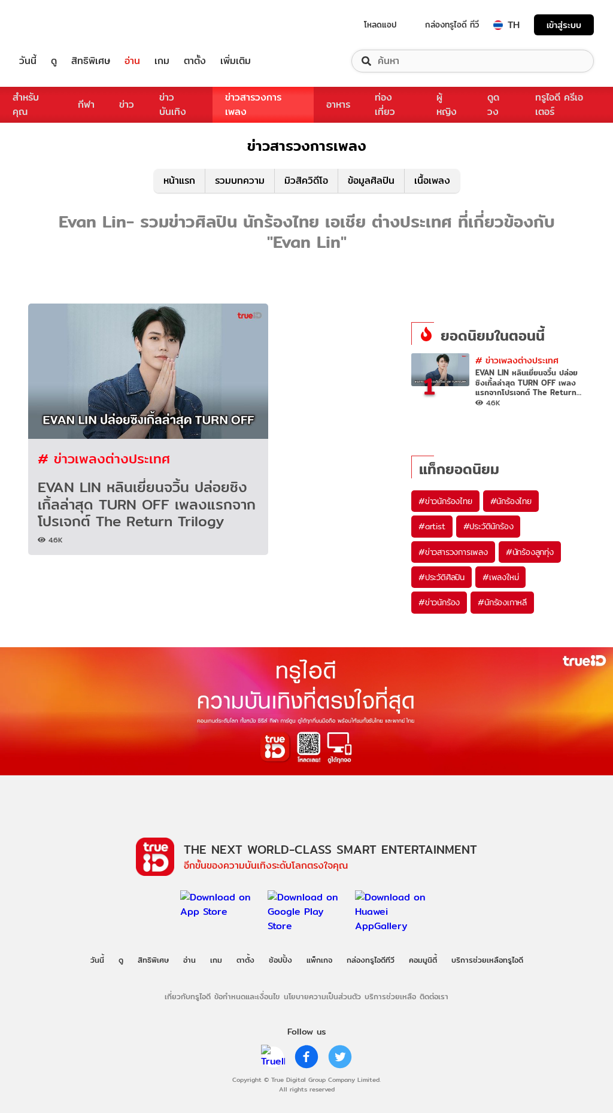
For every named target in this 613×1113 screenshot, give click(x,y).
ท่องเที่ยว (385, 104)
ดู (54, 61)
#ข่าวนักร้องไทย (445, 501)
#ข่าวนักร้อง (439, 602)
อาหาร (338, 104)
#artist (431, 526)
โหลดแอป (380, 25)
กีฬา (86, 104)
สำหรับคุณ (26, 104)
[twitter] (340, 1057)
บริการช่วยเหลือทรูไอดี (487, 960)
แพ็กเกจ (319, 960)
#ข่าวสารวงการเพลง (453, 552)
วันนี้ (28, 61)
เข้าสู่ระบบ (564, 25)
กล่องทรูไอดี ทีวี (452, 25)
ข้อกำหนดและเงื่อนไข (247, 996)
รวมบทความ (240, 180)
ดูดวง (493, 104)
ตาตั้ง (195, 61)
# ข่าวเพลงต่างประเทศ (104, 458)
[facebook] (306, 1057)
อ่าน (132, 61)
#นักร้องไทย (511, 501)
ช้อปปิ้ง (280, 960)
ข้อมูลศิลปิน (371, 180)
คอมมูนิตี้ (423, 960)
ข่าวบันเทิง (172, 104)
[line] (273, 1057)
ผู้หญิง (446, 104)
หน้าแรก (179, 180)
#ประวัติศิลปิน (441, 577)
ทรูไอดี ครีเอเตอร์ (559, 104)
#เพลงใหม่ (500, 577)
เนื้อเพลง (432, 180)
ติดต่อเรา (434, 996)
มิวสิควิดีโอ (306, 180)
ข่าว (126, 104)
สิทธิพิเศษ (90, 61)
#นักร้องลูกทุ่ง (530, 552)
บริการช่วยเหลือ (390, 996)
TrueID (55, 24)
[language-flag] (498, 25)
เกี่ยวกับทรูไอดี (188, 996)
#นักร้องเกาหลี (502, 602)
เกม (161, 61)
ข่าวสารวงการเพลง (253, 104)
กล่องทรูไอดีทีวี (370, 960)
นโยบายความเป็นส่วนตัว (322, 996)
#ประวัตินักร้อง (488, 526)
